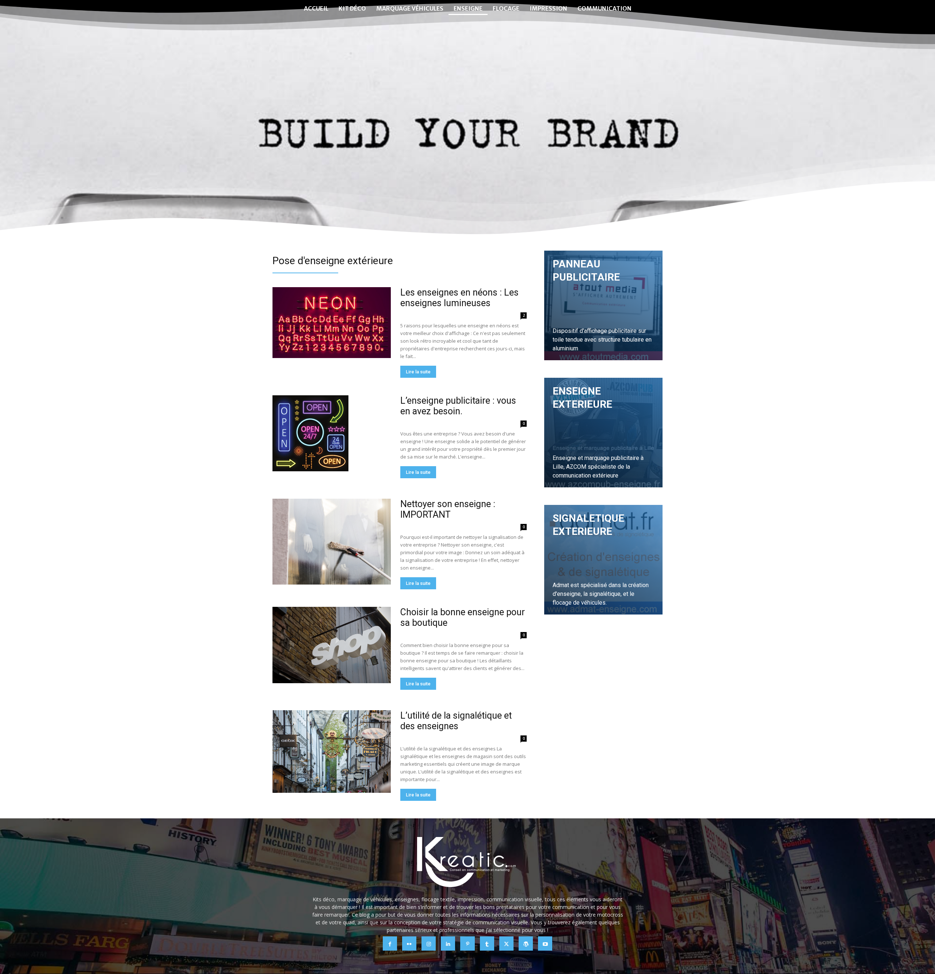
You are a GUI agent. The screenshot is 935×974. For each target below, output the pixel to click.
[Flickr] (409, 943)
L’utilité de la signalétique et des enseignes (456, 720)
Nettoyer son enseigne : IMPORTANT (447, 509)
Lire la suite (418, 371)
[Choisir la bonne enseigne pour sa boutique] (331, 645)
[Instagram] (428, 943)
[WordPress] (526, 943)
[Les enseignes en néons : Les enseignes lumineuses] (331, 322)
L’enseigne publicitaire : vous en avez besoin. (458, 405)
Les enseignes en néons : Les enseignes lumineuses (459, 297)
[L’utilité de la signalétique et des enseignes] (331, 751)
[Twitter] (506, 943)
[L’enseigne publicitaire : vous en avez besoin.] (310, 433)
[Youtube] (545, 943)
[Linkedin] (448, 943)
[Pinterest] (467, 943)
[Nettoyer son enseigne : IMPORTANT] (331, 542)
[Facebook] (390, 943)
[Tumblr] (487, 943)
